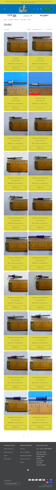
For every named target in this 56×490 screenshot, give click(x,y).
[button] (4, 9)
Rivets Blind (23, 19)
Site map (22, 448)
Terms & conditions (25, 452)
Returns (22, 462)
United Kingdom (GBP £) (11, 483)
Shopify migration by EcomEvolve (45, 486)
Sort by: (29, 29)
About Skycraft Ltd (8, 448)
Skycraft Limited (49, 485)
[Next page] (32, 435)
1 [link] (23, 435)
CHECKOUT (47, 9)
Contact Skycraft (8, 452)
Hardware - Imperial (13, 19)
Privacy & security (25, 459)
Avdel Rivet (16, 58)
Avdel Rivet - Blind (40, 98)
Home (5, 19)
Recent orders (7, 459)
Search (6, 455)
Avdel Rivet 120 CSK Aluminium (16, 138)
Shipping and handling (25, 455)
